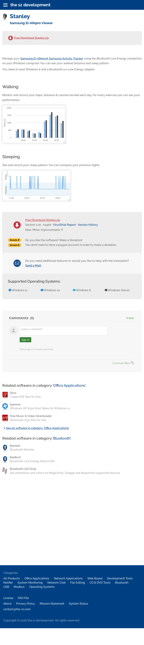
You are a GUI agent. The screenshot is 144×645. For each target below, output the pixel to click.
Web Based (94, 578)
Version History (88, 224)
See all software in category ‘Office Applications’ (35, 428)
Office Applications (69, 385)
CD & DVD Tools (100, 582)
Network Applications (68, 578)
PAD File (23, 598)
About (7, 603)
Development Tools (120, 578)
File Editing (77, 582)
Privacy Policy (25, 603)
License (8, 598)
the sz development (30, 4)
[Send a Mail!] (17, 263)
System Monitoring (30, 582)
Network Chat (56, 582)
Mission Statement (52, 603)
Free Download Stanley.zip (31, 37)
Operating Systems (42, 586)
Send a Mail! (33, 265)
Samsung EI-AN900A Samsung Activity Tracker (51, 58)
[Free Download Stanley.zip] (10, 38)
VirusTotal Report (64, 224)
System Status (78, 603)
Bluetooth (61, 438)
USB (6, 586)
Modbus (19, 586)
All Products (11, 578)
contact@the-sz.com (17, 609)
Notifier (8, 582)
